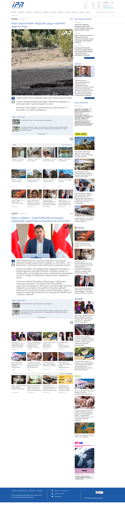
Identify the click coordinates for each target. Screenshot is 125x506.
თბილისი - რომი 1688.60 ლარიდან (65, 180)
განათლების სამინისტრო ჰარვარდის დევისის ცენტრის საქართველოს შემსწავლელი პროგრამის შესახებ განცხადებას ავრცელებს (84, 51)
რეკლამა (39, 490)
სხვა (13, 15)
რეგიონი (53, 12)
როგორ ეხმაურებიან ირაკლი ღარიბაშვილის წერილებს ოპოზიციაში (49, 364)
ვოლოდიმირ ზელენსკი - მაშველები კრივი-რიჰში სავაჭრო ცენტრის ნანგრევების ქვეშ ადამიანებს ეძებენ (84, 27)
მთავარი (13, 12)
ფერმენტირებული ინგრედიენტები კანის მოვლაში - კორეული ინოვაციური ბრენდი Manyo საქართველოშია (64, 388)
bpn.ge (86, 2)
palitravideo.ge (14, 206)
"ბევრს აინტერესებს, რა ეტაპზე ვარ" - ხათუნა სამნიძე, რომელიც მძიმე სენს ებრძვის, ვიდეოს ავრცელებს (34, 203)
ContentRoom (69, 373)
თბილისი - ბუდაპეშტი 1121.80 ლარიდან (49, 180)
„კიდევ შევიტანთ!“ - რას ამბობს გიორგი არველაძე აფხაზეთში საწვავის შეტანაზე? (84, 219)
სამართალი (29, 12)
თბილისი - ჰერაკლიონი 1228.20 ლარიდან (33, 180)
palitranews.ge (46, 369)
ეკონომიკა (60, 12)
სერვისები (32, 490)
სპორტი (67, 12)
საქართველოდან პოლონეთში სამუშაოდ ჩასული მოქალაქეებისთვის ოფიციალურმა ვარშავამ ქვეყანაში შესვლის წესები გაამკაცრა (65, 367)
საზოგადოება (38, 12)
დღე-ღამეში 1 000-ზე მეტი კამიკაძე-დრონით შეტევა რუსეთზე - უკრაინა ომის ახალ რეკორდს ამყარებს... (84, 154)
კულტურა (81, 12)
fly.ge (12, 186)
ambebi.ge (13, 349)
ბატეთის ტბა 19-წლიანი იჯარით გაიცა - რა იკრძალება (84, 436)
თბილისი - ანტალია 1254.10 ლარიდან (16, 180)
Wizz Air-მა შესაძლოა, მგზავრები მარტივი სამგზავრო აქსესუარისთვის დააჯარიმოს (17, 365)
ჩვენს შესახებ (23, 490)
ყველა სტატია (89, 98)
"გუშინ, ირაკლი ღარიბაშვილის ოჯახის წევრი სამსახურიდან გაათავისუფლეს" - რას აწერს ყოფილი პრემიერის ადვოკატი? (65, 203)
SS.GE (14, 144)
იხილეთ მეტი (41, 133)
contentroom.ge (15, 392)
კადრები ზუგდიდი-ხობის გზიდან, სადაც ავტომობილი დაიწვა (18, 201)
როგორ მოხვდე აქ (66, 144)
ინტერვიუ (78, 64)
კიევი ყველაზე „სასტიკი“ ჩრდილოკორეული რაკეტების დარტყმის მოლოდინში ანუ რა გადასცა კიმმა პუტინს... (84, 174)
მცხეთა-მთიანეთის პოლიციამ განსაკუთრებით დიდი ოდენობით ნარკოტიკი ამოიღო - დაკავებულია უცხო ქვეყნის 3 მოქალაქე (84, 39)
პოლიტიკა (21, 12)
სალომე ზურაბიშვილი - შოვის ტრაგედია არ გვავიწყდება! (36, 120)
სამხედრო (74, 12)
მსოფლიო (46, 12)
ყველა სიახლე (89, 57)
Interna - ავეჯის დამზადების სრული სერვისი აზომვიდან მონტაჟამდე (18, 387)
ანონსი (88, 12)
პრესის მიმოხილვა (81, 103)
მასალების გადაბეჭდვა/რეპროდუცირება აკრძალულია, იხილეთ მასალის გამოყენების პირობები (26, 496)
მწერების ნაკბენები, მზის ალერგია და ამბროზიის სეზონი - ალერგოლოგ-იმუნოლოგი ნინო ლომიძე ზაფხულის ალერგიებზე (34, 388)
